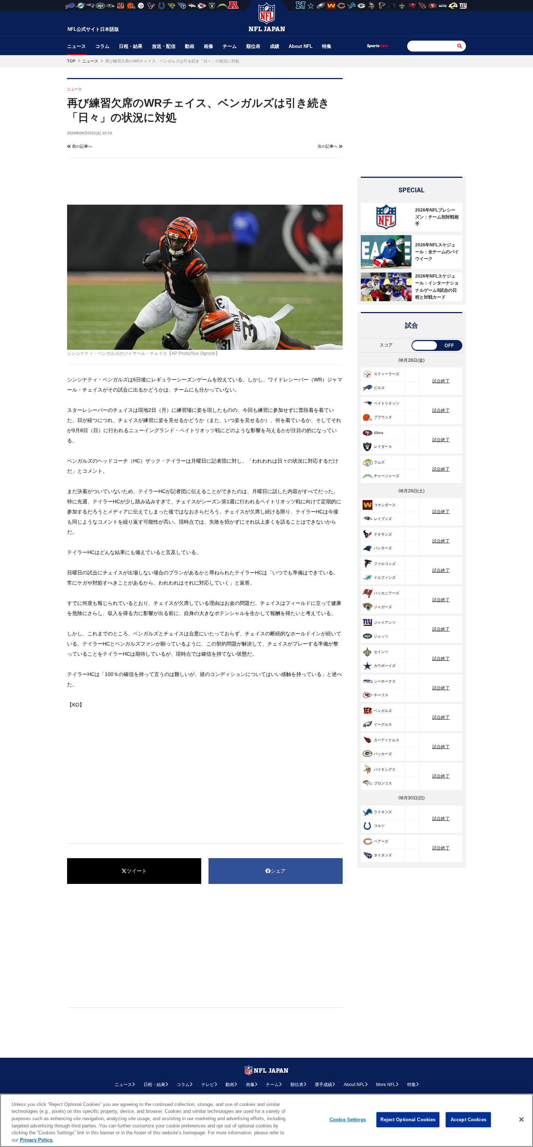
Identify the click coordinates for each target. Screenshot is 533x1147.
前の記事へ (81, 146)
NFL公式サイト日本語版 (93, 29)
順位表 (253, 46)
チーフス (381, 695)
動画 (189, 46)
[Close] (521, 1119)
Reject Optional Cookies (407, 1119)
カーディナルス (386, 740)
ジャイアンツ (385, 622)
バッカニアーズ (386, 593)
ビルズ (379, 388)
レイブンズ (383, 519)
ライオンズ (383, 812)
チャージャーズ (386, 476)
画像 (208, 46)
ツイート (137, 871)
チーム (230, 46)
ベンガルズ (383, 711)
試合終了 (441, 381)
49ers (378, 433)
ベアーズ (381, 841)
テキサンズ (383, 534)
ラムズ (379, 462)
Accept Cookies (468, 1119)
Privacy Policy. (36, 1139)
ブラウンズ (383, 417)
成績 (274, 46)
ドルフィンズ (385, 577)
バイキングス (385, 769)
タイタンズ (383, 855)
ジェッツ (381, 636)
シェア (278, 871)
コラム (102, 46)
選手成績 (323, 1084)
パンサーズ (383, 548)
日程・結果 (130, 46)
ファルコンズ (385, 564)
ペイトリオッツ (386, 403)
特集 (326, 46)
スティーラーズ (386, 374)
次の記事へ (328, 146)
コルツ (379, 826)
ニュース (76, 46)
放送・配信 (163, 46)
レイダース (383, 446)
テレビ (207, 1084)
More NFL (386, 1084)
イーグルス (383, 724)
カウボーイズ (385, 666)
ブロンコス (383, 783)
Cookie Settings (348, 1119)
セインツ (381, 652)
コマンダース (385, 505)
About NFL (301, 46)
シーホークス (385, 681)
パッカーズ (383, 754)
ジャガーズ (383, 607)
